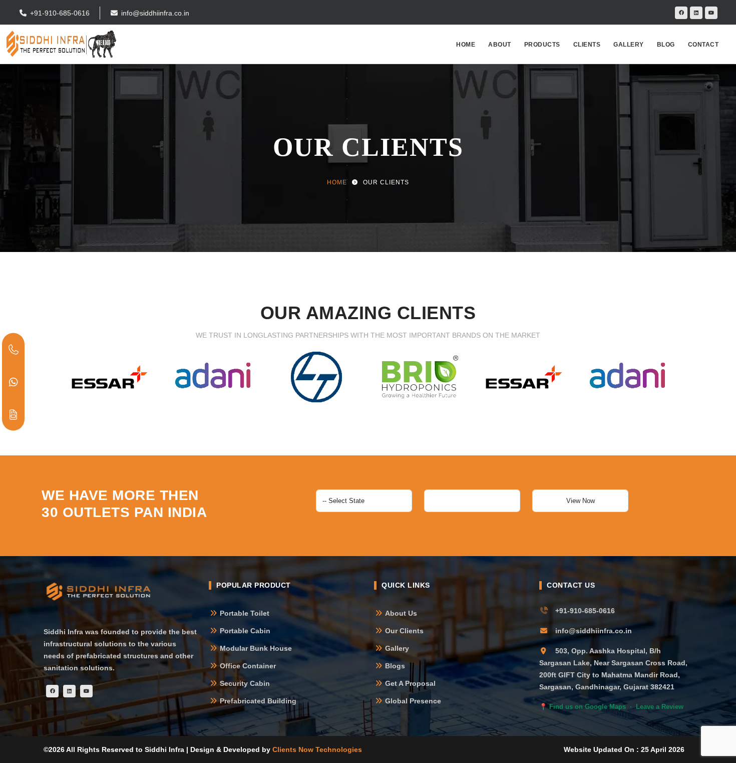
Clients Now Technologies (317, 749)
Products (542, 44)
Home (465, 44)
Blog (666, 44)
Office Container (248, 666)
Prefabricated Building (258, 701)
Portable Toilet (244, 613)
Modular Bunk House (256, 648)
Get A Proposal (410, 683)
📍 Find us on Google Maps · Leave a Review (611, 706)
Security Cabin (245, 683)
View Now (580, 500)
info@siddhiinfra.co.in (155, 13)
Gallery (628, 44)
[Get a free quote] (13, 414)
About (499, 44)
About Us (401, 613)
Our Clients (404, 631)
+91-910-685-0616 (60, 13)
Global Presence (413, 701)
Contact (703, 44)
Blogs (395, 666)
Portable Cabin (245, 631)
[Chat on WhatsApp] (13, 381)
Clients (587, 44)
